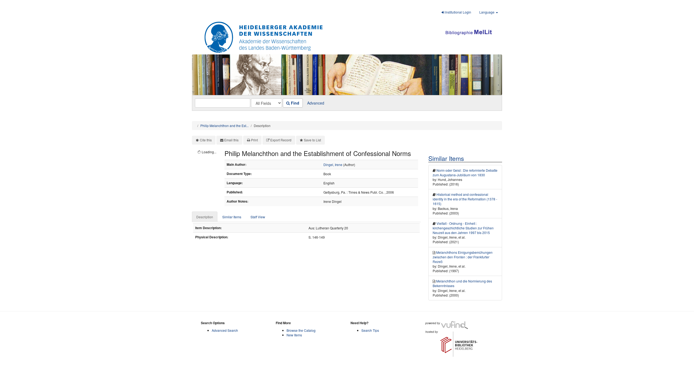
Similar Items (231, 216)
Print (254, 140)
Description (204, 216)
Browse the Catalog (301, 330)
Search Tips (370, 330)
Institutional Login (457, 12)
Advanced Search (225, 330)
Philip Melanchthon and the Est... (224, 125)
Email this (231, 140)
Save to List (312, 140)
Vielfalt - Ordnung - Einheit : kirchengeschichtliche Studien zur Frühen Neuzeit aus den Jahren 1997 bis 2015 (463, 228)
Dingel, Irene (332, 164)
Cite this (206, 140)
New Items (294, 335)
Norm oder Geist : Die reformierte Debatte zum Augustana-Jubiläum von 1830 (465, 172)
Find (294, 103)
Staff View (257, 216)
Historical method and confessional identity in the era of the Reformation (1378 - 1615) (465, 199)
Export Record (280, 140)
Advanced (315, 103)
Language (487, 12)
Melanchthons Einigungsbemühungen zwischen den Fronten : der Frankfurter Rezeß (463, 257)
